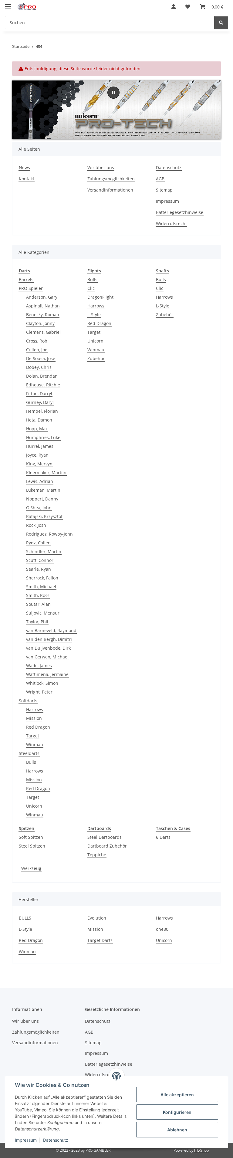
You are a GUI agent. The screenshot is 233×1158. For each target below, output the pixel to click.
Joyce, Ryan (37, 455)
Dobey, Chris (39, 367)
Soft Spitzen (31, 837)
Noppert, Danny (42, 499)
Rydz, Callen (38, 543)
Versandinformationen (110, 190)
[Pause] (113, 93)
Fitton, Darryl (39, 393)
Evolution (96, 918)
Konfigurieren (177, 1112)
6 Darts (163, 837)
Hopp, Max (37, 428)
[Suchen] (221, 22)
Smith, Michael (41, 586)
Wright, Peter (39, 692)
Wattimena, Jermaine (47, 674)
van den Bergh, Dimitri (49, 639)
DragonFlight (100, 297)
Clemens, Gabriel (43, 332)
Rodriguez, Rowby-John (49, 534)
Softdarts (28, 701)
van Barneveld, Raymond (51, 630)
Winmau (34, 744)
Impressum (26, 1140)
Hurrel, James (39, 446)
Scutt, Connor (39, 560)
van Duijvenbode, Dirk (48, 648)
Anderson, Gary (41, 297)
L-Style (94, 314)
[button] (174, 7)
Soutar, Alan (38, 604)
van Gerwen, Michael (47, 657)
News (24, 167)
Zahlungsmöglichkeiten (111, 179)
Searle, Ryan (38, 569)
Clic (91, 288)
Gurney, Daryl (40, 402)
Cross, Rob (36, 341)
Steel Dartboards (104, 837)
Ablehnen (177, 1129)
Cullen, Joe (36, 350)
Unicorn (34, 806)
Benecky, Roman (42, 314)
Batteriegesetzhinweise (179, 212)
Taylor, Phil (37, 622)
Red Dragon (38, 727)
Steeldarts (29, 753)
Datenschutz (55, 1140)
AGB (160, 179)
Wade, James (39, 665)
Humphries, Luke (43, 437)
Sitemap (164, 190)
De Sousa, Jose (40, 358)
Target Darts (100, 940)
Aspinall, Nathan (43, 306)
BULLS (25, 918)
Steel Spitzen (32, 846)
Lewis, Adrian (39, 481)
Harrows (34, 709)
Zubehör (96, 358)
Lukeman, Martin (43, 490)
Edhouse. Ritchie (43, 385)
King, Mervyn (39, 464)
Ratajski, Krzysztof (44, 516)
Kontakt (26, 179)
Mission (34, 718)
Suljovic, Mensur (42, 613)
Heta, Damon (39, 420)
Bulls (31, 762)
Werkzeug (31, 868)
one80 (162, 929)
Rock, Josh (36, 525)
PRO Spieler (31, 288)
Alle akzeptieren (177, 1094)
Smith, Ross (37, 595)
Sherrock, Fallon (42, 578)
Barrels (26, 279)
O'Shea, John (39, 507)
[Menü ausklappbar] (8, 4)
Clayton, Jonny (40, 323)
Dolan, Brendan (42, 376)
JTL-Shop (201, 1150)
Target (32, 736)
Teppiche (96, 855)
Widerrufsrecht (171, 223)
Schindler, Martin (43, 551)
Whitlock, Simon (42, 683)
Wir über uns (100, 167)
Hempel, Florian (42, 411)
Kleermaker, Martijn (46, 472)
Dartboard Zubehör (107, 846)
